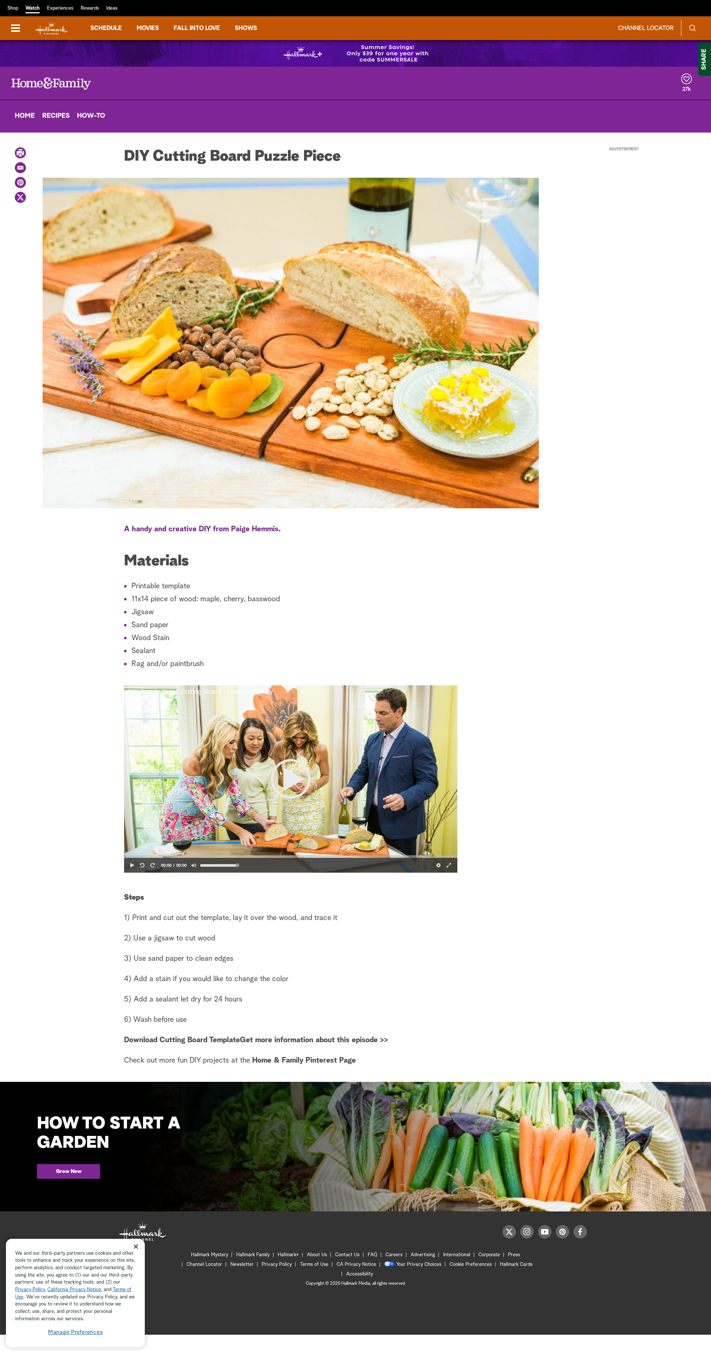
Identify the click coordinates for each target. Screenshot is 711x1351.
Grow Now (68, 1171)
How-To (91, 116)
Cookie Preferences (471, 1264)
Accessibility (359, 1274)
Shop (12, 8)
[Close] (136, 1246)
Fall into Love (197, 28)
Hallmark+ (288, 1255)
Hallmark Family (253, 1255)
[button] (290, 779)
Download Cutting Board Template (182, 1040)
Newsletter (242, 1264)
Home (25, 116)
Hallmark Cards (516, 1264)
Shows (246, 28)
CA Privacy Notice (356, 1264)
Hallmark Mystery (209, 1255)
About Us (317, 1255)
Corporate (489, 1255)
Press (514, 1255)
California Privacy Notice (74, 1290)
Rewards (90, 8)
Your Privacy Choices (418, 1264)
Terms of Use (314, 1264)
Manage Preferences (75, 1332)
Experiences (60, 8)
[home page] (51, 28)
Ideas (111, 8)
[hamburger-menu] (15, 28)
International (456, 1255)
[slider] (290, 856)
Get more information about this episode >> (314, 1040)
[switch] (194, 865)
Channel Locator (646, 28)
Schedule (106, 28)
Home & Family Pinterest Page (303, 1060)
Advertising (423, 1255)
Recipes (56, 116)
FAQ (372, 1255)
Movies (148, 28)
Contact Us (347, 1255)
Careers (394, 1255)
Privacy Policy (277, 1264)
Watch (33, 8)
